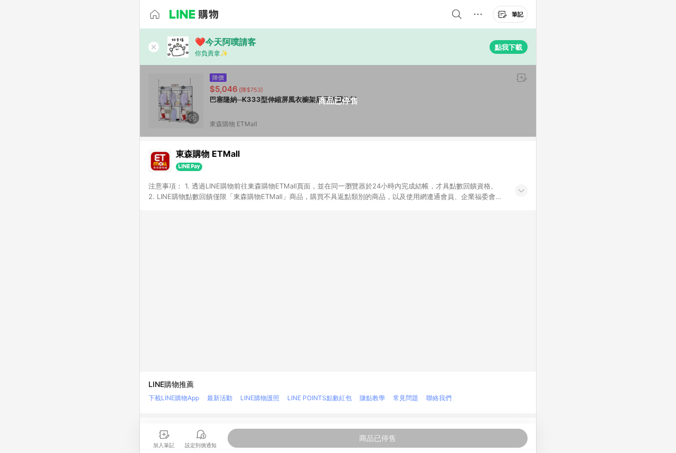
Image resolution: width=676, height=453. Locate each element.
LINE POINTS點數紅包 (319, 398)
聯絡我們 (439, 398)
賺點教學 (372, 398)
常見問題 (405, 398)
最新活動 (219, 398)
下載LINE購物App (173, 398)
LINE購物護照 (259, 398)
